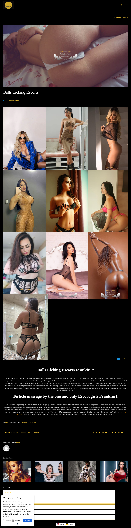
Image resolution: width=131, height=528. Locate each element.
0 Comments (32, 422)
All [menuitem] (4, 101)
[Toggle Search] (121, 5)
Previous (118, 18)
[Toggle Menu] (126, 5)
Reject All (17, 520)
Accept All (27, 520)
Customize (8, 520)
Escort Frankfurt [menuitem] (13, 101)
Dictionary (24, 422)
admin (6, 422)
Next (124, 18)
